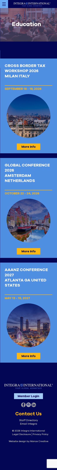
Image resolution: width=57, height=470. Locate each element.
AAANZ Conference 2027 (26, 272)
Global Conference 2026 (27, 168)
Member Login (28, 396)
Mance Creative (39, 441)
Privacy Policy (40, 434)
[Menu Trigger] (4, 4)
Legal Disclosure (21, 434)
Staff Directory (28, 420)
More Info (28, 147)
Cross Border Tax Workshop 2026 (25, 68)
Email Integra (28, 424)
